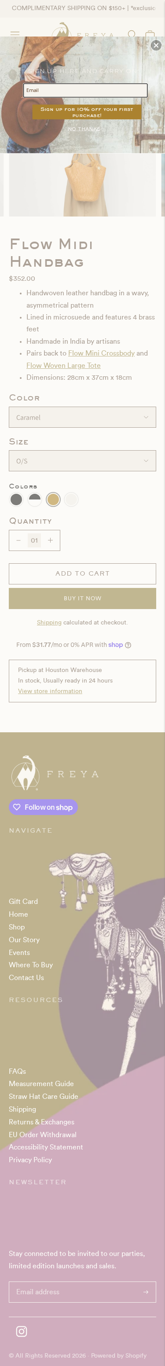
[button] (156, 45)
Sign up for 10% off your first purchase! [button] (86, 112)
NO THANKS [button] (84, 128)
